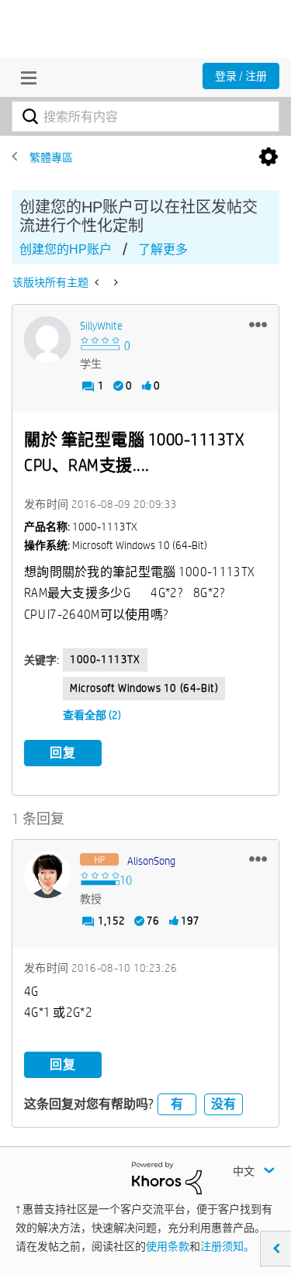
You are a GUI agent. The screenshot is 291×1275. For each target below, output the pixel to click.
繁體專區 (51, 157)
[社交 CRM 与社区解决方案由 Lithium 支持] (167, 1176)
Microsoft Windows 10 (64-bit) (144, 688)
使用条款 (167, 1246)
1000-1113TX (105, 659)
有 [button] (177, 1104)
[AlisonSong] (47, 875)
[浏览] (25, 77)
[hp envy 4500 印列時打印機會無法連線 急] (114, 282)
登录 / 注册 (241, 76)
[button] (258, 324)
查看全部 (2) (92, 715)
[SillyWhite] (47, 339)
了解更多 (163, 249)
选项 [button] (268, 157)
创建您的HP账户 (65, 249)
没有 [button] (223, 1104)
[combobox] (145, 116)
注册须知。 (227, 1246)
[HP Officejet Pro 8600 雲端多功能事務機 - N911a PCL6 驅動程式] (98, 282)
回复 (63, 753)
